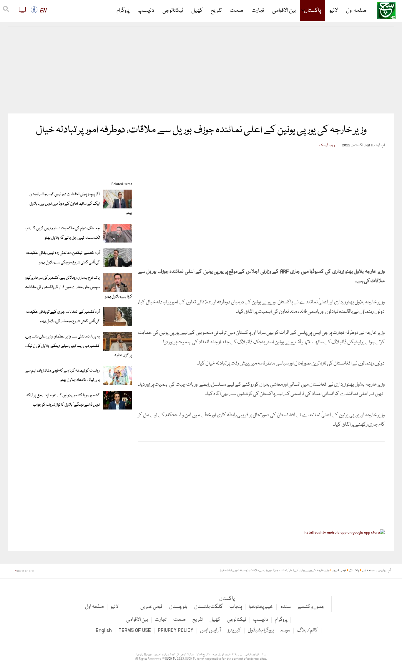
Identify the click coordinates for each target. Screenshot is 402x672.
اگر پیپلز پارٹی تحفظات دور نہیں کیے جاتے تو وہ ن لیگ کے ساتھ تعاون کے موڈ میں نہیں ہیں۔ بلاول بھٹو (80, 203)
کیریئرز (234, 630)
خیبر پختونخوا (261, 607)
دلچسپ (146, 10)
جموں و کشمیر (311, 607)
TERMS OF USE (135, 630)
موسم (285, 630)
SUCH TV (171, 658)
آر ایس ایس (210, 630)
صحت (236, 10)
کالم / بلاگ (307, 630)
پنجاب (236, 607)
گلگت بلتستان (208, 607)
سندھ (285, 607)
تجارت (258, 10)
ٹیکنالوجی (172, 10)
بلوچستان (178, 607)
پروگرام (123, 10)
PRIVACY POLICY (175, 630)
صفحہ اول (356, 10)
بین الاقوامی (284, 10)
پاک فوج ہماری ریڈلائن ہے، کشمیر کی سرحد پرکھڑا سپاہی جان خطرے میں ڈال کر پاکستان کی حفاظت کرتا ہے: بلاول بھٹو (78, 287)
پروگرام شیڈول (261, 630)
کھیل (196, 10)
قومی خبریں (151, 607)
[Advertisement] (201, 70)
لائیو (333, 10)
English (104, 630)
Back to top (25, 571)
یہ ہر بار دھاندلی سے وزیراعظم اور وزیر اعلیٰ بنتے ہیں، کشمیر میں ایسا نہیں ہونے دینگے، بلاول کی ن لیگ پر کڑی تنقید (78, 346)
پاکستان (312, 10)
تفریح (216, 10)
